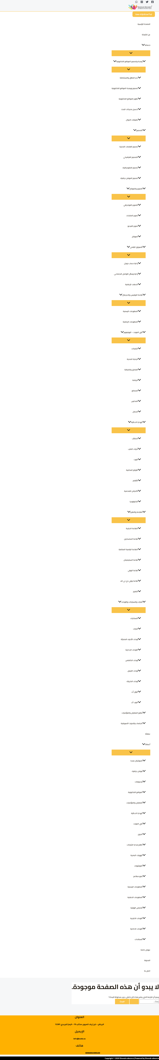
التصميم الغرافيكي (130, 157)
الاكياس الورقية (136, 908)
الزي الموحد (138, 823)
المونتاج (135, 236)
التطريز (135, 591)
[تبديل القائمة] (131, 53)
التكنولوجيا (134, 501)
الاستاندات (139, 939)
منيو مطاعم (138, 876)
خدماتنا (147, 45)
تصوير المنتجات (132, 215)
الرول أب (134, 692)
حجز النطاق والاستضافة (129, 78)
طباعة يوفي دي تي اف (129, 581)
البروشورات (138, 865)
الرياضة (135, 380)
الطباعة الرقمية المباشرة (128, 549)
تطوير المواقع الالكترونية (128, 99)
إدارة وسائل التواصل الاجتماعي (126, 274)
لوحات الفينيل (133, 671)
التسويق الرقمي (136, 247)
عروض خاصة (145, 950)
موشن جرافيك (137, 771)
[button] (143, 14)
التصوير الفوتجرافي (130, 205)
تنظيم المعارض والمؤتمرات (132, 713)
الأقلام (135, 480)
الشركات (134, 348)
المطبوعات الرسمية (130, 311)
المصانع (135, 390)
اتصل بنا (147, 971)
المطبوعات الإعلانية (130, 321)
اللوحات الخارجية (136, 918)
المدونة (147, 960)
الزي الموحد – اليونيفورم (133, 332)
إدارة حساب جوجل (131, 263)
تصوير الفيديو (133, 226)
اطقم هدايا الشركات (135, 844)
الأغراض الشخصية (131, 491)
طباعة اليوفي (133, 570)
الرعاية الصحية (132, 359)
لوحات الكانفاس (131, 660)
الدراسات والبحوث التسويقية (132, 723)
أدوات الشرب (133, 449)
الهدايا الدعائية (137, 422)
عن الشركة (146, 34)
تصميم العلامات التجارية (128, 146)
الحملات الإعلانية (131, 284)
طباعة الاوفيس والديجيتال (132, 295)
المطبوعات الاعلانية (135, 897)
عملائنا (147, 734)
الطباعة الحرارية (132, 528)
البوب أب (134, 702)
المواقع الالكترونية (135, 792)
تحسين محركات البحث (129, 109)
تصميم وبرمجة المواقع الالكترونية (125, 88)
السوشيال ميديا (136, 760)
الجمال (135, 411)
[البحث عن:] (144, 1001)
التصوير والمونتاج (136, 188)
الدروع (140, 834)
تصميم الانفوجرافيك (130, 167)
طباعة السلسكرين (131, 539)
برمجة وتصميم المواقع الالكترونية (129, 61)
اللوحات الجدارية (131, 650)
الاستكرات (134, 618)
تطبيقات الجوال (132, 120)
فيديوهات (139, 781)
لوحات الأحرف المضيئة (129, 639)
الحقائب (135, 438)
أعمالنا (147, 744)
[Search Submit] (134, 1001)
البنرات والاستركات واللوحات (132, 602)
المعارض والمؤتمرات (134, 802)
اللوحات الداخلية (136, 929)
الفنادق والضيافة (131, 369)
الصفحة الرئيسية (144, 24)
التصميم (139, 130)
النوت (136, 459)
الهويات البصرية (136, 855)
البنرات (135, 629)
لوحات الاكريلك (132, 681)
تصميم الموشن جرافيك (129, 178)
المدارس (134, 401)
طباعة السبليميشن (131, 560)
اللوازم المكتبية (132, 470)
